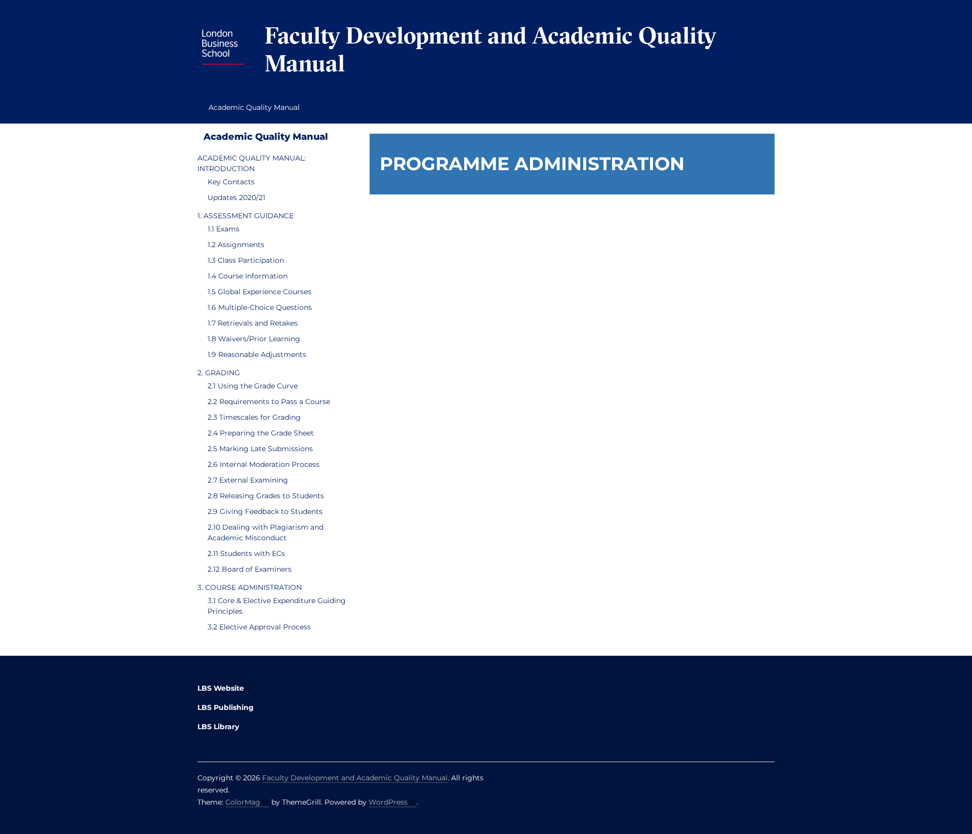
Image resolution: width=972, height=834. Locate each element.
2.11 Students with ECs (246, 553)
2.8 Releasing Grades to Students (266, 495)
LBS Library (218, 726)
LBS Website (220, 688)
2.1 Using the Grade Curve (253, 385)
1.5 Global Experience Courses (259, 291)
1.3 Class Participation (246, 260)
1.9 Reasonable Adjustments (257, 354)
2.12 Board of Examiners (250, 569)
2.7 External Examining (248, 480)
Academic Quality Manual (254, 107)
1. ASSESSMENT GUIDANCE (245, 215)
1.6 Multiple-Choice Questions (260, 307)
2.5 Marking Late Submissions (260, 448)
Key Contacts (231, 181)
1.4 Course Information (248, 276)
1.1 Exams (223, 228)
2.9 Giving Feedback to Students (265, 511)
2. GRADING (218, 372)
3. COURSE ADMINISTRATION (249, 587)
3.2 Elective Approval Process (259, 626)
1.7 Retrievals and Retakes (253, 323)
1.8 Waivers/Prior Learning (254, 338)
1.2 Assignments (236, 244)
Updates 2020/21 (236, 197)
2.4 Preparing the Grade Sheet (261, 433)
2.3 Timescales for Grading (254, 417)
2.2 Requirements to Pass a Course (269, 401)
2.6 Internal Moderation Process (263, 464)
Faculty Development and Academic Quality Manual (490, 49)
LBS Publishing (225, 707)
